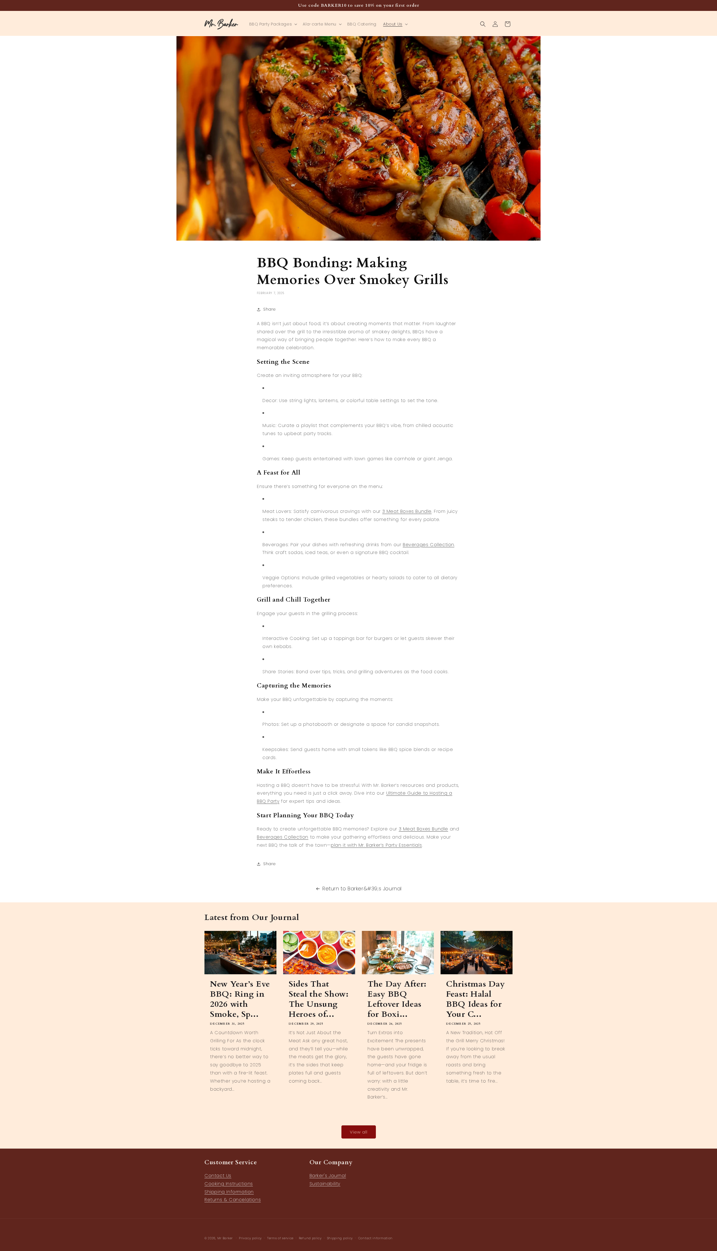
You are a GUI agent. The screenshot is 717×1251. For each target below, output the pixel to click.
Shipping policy (340, 1238)
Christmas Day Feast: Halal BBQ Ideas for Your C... (475, 999)
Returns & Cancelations (232, 1200)
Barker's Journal (327, 1175)
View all (358, 1132)
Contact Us (217, 1175)
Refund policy (310, 1238)
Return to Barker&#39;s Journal (362, 888)
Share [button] (269, 309)
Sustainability (324, 1183)
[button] (273, 24)
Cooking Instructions (228, 1183)
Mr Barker (225, 1238)
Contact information (375, 1238)
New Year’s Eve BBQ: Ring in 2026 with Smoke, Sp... (240, 999)
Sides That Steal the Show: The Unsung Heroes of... (319, 999)
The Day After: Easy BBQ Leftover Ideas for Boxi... (397, 999)
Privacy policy (250, 1238)
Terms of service (280, 1238)
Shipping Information (229, 1192)
